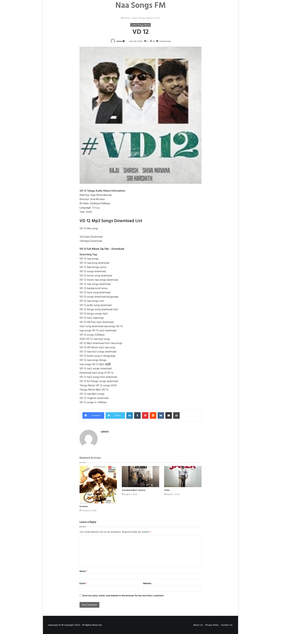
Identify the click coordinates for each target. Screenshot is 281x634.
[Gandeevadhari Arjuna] (140, 476)
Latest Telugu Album (142, 18)
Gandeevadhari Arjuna (133, 490)
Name (83, 571)
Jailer (167, 490)
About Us (198, 625)
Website (147, 583)
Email (83, 583)
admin (119, 41)
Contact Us (226, 625)
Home (126, 18)
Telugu (96, 207)
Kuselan (84, 506)
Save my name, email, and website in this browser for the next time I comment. (123, 595)
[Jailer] (182, 476)
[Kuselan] (98, 484)
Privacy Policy (212, 625)
